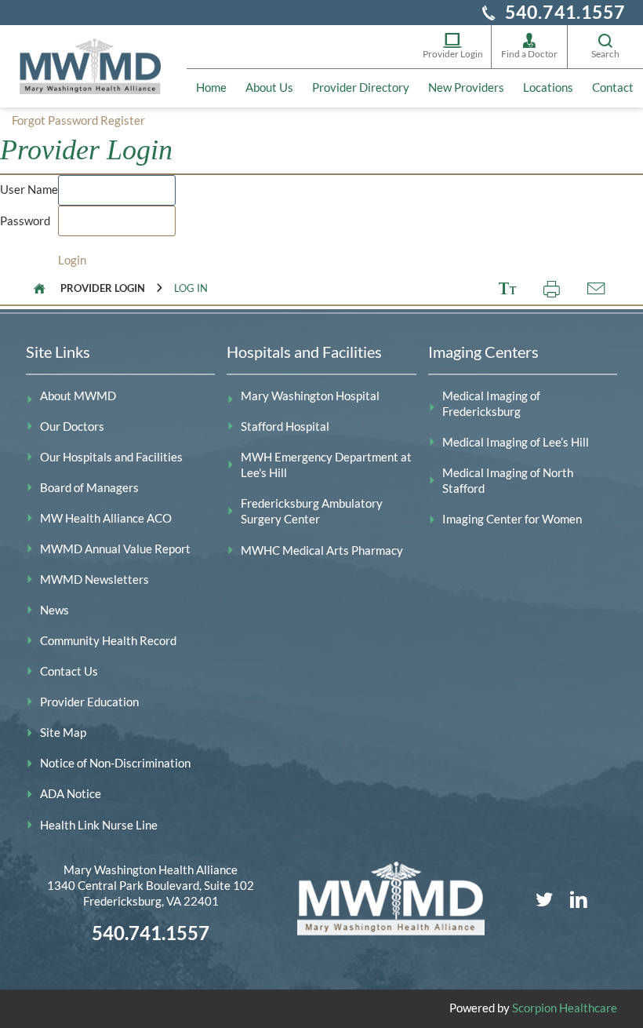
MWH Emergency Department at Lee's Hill (326, 464)
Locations (548, 87)
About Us (269, 87)
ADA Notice (70, 793)
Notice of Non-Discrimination (115, 763)
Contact (613, 87)
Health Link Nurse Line (99, 825)
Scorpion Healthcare (564, 1008)
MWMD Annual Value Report (115, 549)
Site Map (63, 732)
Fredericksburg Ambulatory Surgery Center (312, 511)
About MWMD (78, 396)
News (54, 610)
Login (72, 260)
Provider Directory (360, 87)
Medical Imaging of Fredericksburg (491, 403)
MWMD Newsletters (94, 579)
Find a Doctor (529, 54)
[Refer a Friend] (595, 289)
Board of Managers (89, 487)
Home (211, 87)
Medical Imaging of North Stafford (507, 480)
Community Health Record (108, 640)
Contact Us (69, 671)
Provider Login (453, 54)
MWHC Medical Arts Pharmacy (322, 550)
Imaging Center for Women (512, 519)
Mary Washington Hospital (310, 396)
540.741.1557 (565, 12)
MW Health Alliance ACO (106, 518)
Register (122, 120)
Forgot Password (55, 120)
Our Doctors (72, 426)
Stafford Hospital (285, 426)
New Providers (466, 87)
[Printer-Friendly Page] (552, 289)
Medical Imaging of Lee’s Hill (515, 442)
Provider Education (89, 702)
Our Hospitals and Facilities (111, 457)
